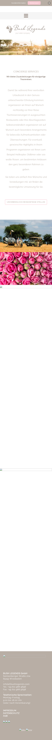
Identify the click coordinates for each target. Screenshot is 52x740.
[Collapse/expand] (49, 3)
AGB (5, 716)
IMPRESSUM (9, 710)
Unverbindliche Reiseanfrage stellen (26, 202)
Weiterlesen (34, 3)
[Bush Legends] (26, 29)
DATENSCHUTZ (11, 713)
